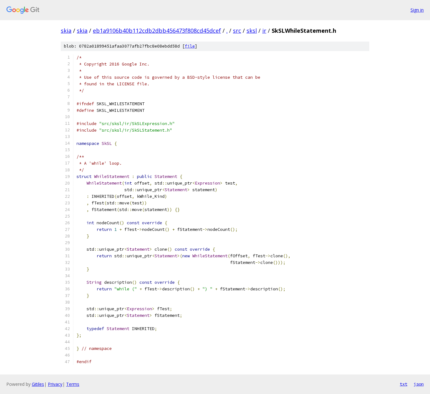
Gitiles (38, 384)
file (190, 46)
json (419, 384)
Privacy (55, 384)
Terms (72, 384)
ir (264, 30)
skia (66, 30)
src (237, 30)
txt (403, 384)
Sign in (417, 10)
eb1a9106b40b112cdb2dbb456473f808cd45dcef (157, 30)
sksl (251, 30)
